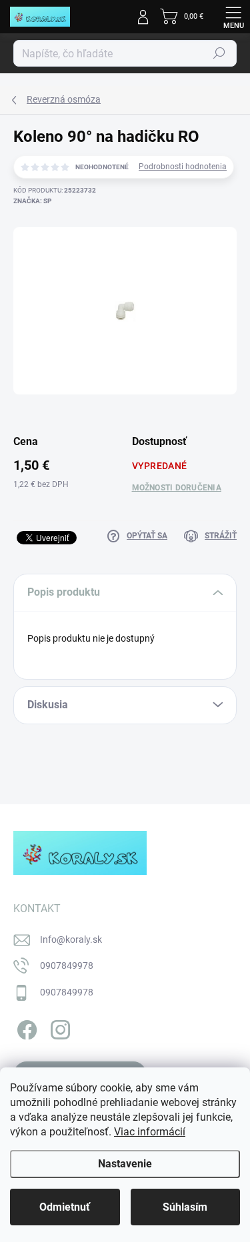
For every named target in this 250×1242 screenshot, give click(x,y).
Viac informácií (149, 1131)
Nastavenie (125, 1163)
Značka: (32, 201)
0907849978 (66, 965)
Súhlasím (185, 1207)
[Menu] (233, 16)
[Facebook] (25, 1027)
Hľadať (219, 53)
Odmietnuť (64, 1207)
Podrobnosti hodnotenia (183, 166)
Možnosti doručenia (176, 487)
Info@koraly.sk (71, 939)
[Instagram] (58, 1027)
